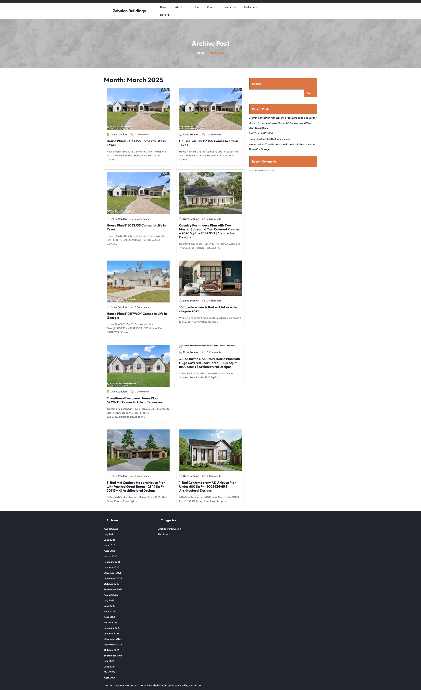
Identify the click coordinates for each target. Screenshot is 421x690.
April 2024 (110, 677)
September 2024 (113, 655)
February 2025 (112, 627)
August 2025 (111, 594)
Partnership (250, 7)
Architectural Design (169, 528)
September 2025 (113, 589)
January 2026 (111, 567)
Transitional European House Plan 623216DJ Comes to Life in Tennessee (134, 400)
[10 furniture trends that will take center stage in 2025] (210, 278)
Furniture (163, 534)
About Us (180, 7)
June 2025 (109, 605)
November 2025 (113, 578)
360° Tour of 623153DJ (261, 133)
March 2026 (110, 556)
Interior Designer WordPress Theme (125, 685)
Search (256, 84)
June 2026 (109, 539)
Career (211, 7)
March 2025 (110, 622)
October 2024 (111, 650)
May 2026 (109, 545)
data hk (165, 14)
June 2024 (109, 666)
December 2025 (113, 572)
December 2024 (113, 638)
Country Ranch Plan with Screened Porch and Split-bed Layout (283, 117)
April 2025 (109, 616)
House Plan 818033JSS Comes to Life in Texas (136, 143)
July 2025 (109, 600)
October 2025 (111, 583)
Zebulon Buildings (129, 10)
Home (163, 7)
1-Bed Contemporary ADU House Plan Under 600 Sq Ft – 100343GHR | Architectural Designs (207, 486)
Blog (196, 7)
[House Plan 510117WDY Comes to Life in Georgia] (138, 281)
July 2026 (109, 534)
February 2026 (112, 561)
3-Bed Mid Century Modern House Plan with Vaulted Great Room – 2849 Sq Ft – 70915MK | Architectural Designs (136, 486)
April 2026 (109, 550)
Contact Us (229, 7)
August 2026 (111, 528)
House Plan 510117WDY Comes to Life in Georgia (137, 316)
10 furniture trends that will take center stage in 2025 (208, 309)
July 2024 (109, 661)
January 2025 (111, 633)
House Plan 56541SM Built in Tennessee (269, 138)
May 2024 (109, 672)
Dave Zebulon (119, 134)
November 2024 (113, 644)
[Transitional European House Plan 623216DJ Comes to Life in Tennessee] (138, 365)
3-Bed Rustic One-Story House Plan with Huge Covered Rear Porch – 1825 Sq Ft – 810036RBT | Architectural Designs (209, 363)
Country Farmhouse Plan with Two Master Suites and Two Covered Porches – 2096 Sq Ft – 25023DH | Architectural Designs (209, 231)
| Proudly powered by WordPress (182, 685)
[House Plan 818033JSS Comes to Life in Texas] (138, 108)
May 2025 (109, 611)
